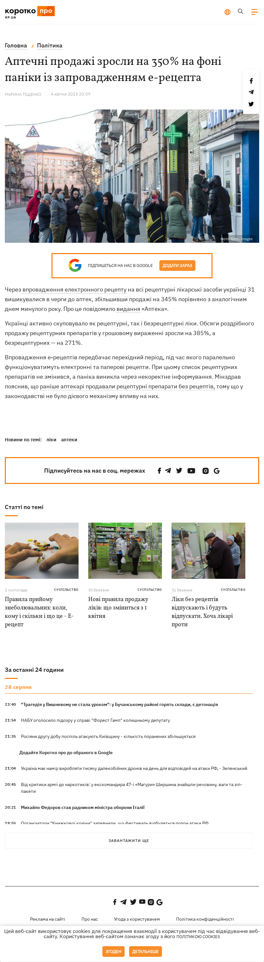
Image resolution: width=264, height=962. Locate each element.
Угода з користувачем (137, 919)
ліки (51, 439)
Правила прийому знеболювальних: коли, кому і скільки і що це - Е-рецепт (39, 612)
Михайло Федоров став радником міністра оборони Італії (83, 807)
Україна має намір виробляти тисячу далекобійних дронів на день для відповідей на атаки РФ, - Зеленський (134, 768)
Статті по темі (24, 507)
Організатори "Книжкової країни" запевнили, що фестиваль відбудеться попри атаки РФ (115, 823)
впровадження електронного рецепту (75, 289)
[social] (159, 470)
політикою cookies (198, 937)
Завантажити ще (128, 840)
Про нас (89, 919)
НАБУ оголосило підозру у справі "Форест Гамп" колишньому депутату (95, 720)
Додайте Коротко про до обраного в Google (66, 752)
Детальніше (145, 951)
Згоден (113, 951)
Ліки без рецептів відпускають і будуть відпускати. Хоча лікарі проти (202, 612)
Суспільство (66, 590)
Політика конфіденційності (205, 919)
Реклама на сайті (47, 919)
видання (128, 308)
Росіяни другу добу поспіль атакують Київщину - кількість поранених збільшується (108, 736)
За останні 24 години (34, 669)
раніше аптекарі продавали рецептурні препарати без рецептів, (127, 386)
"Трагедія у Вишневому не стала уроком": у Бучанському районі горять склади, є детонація (119, 704)
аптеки (69, 439)
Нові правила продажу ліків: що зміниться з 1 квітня (118, 608)
